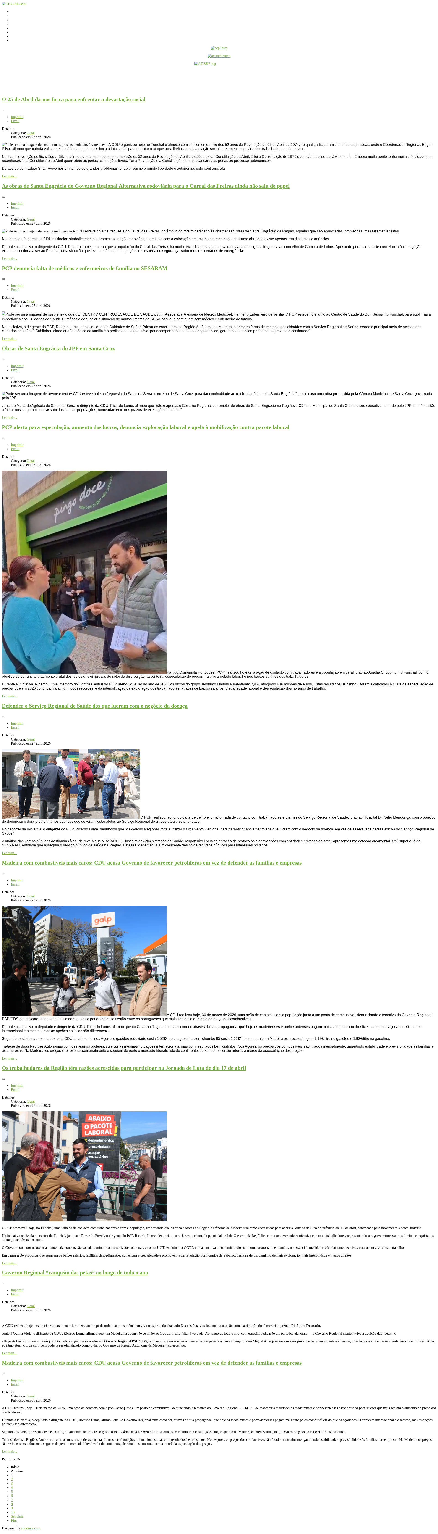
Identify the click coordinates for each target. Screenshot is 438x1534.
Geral (31, 133)
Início (15, 11)
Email (15, 121)
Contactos (18, 16)
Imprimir (17, 117)
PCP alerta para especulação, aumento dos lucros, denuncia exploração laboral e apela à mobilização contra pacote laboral (145, 427)
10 (13, 1512)
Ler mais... (9, 176)
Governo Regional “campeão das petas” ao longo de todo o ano (75, 1273)
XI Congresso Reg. (25, 28)
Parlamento (19, 20)
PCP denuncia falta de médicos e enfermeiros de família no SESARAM (84, 268)
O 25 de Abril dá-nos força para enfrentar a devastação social (74, 99)
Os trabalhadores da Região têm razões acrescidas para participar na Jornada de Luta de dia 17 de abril (124, 1068)
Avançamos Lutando (26, 40)
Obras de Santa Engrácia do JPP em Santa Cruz (58, 348)
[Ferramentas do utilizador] (3, 110)
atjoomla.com (30, 1528)
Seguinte (17, 1516)
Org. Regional (21, 24)
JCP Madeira (20, 36)
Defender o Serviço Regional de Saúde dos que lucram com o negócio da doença (95, 706)
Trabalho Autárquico (26, 32)
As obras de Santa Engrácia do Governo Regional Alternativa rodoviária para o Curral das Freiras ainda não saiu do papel (146, 186)
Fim (14, 1520)
